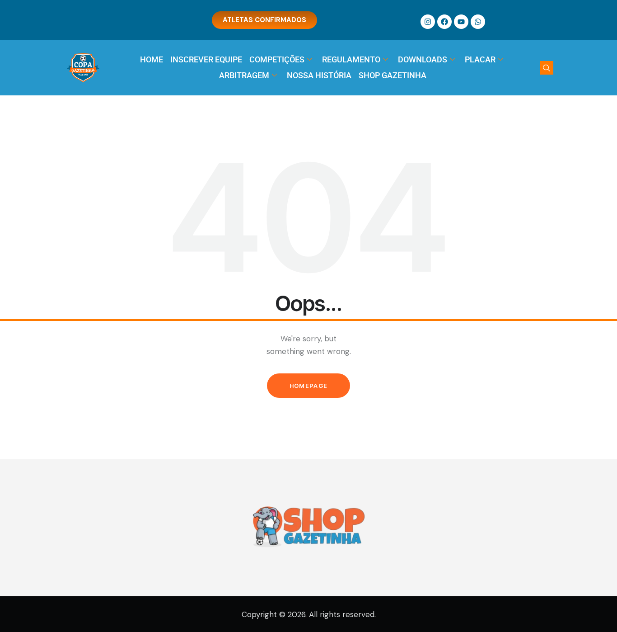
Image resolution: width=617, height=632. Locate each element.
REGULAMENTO (351, 59)
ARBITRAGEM (244, 75)
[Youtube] (461, 21)
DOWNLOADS (422, 59)
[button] (546, 68)
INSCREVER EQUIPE (206, 59)
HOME (151, 59)
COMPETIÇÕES (276, 59)
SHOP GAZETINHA (392, 75)
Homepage (308, 385)
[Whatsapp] (478, 21)
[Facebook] (444, 21)
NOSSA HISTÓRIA (319, 75)
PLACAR (480, 59)
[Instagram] (428, 21)
